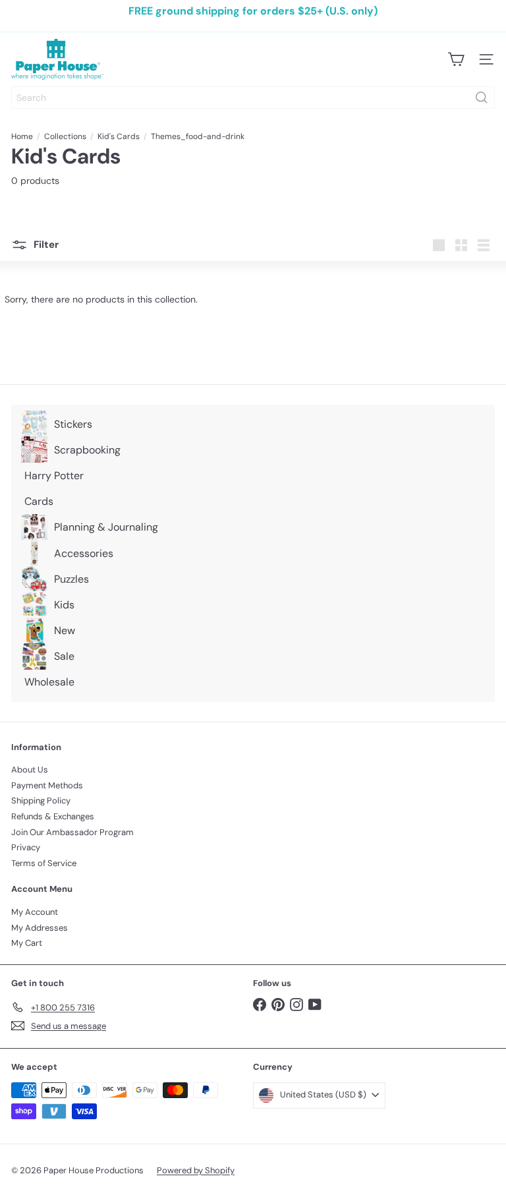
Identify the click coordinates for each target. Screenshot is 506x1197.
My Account (34, 912)
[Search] (481, 97)
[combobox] (253, 97)
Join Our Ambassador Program (72, 832)
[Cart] (456, 59)
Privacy (25, 847)
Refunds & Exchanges (52, 816)
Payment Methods (47, 785)
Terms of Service (43, 863)
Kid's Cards (119, 136)
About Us (29, 769)
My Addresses (39, 927)
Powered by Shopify (196, 1170)
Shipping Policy (40, 800)
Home (22, 136)
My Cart (26, 943)
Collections (65, 136)
